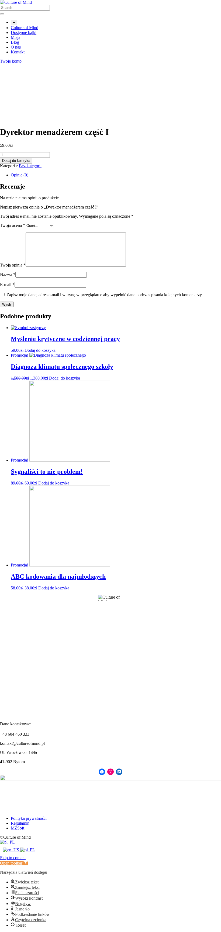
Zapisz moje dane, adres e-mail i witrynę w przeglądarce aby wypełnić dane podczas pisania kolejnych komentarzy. (104, 294)
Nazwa (7, 274)
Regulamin (20, 823)
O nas (16, 47)
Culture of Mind (24, 27)
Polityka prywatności (29, 818)
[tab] (116, 175)
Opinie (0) (19, 175)
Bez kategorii (30, 165)
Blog (15, 42)
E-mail (7, 284)
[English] (11, 850)
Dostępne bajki (23, 32)
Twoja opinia (13, 265)
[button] (14, 863)
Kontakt (18, 52)
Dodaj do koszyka (16, 161)
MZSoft (17, 828)
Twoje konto (11, 61)
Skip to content (13, 857)
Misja (15, 37)
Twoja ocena (12, 225)
